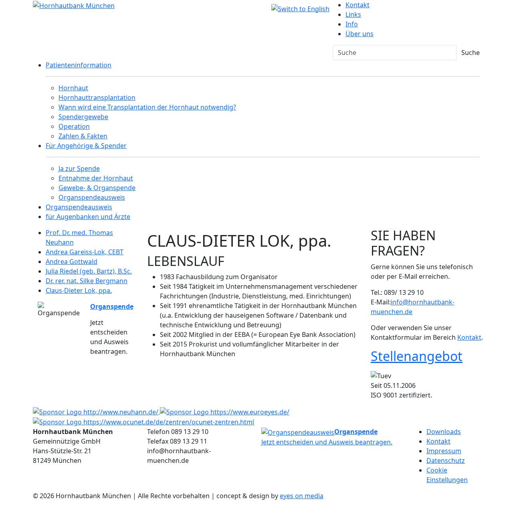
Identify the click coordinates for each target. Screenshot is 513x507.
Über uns (359, 33)
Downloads (443, 431)
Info (351, 24)
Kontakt (357, 4)
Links (353, 14)
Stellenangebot (417, 356)
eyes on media (301, 495)
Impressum (443, 450)
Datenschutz (445, 460)
